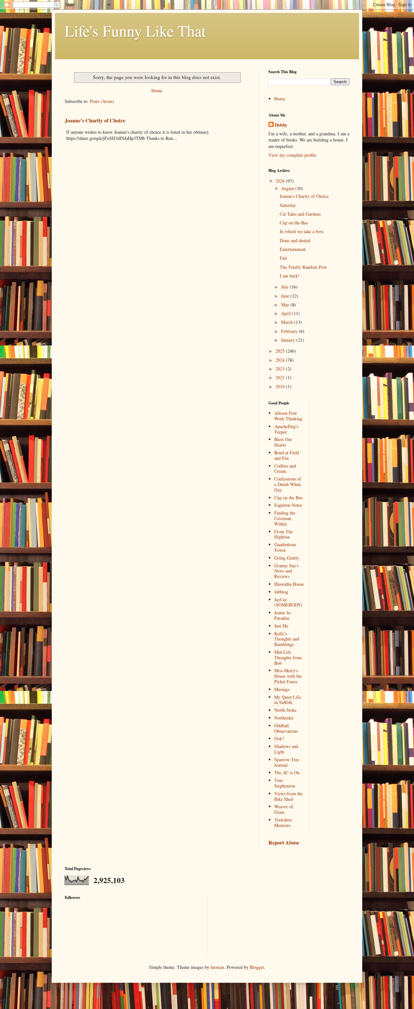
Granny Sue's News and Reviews (286, 571)
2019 (281, 386)
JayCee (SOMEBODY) (288, 602)
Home (156, 90)
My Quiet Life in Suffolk (287, 700)
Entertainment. (293, 249)
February (290, 331)
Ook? (279, 738)
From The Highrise (283, 534)
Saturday (288, 205)
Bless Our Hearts (283, 442)
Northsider (284, 718)
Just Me (281, 626)
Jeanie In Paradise (282, 615)
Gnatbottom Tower (285, 547)
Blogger (257, 967)
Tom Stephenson (284, 783)
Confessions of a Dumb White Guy (287, 484)
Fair (283, 258)
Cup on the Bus (294, 223)
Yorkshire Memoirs (283, 822)
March (287, 322)
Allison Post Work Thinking (288, 416)
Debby (281, 125)
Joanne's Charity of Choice (95, 120)
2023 (281, 369)
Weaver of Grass (283, 809)
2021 (281, 377)
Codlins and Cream (285, 468)
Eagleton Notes (288, 505)
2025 (281, 351)
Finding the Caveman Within (284, 518)
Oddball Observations (286, 728)
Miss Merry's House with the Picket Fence (288, 676)
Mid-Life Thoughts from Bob (288, 657)
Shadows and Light (286, 749)
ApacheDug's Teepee (286, 429)
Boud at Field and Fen (286, 455)
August (288, 188)
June (285, 296)
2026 (281, 181)
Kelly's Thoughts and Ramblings (286, 639)
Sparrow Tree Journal (286, 762)
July (285, 287)
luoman (217, 967)
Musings (281, 689)
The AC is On (287, 772)
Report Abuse (283, 842)
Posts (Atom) (102, 101)
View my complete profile (292, 155)
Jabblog (281, 592)
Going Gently (286, 558)
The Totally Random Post (303, 267)
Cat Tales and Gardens (300, 214)
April (286, 313)
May (285, 304)
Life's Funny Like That (135, 30)
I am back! (290, 276)
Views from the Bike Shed (288, 796)
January (288, 340)
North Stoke (285, 710)
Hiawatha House (289, 584)
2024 (281, 360)
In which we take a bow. (302, 231)
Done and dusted (295, 240)
